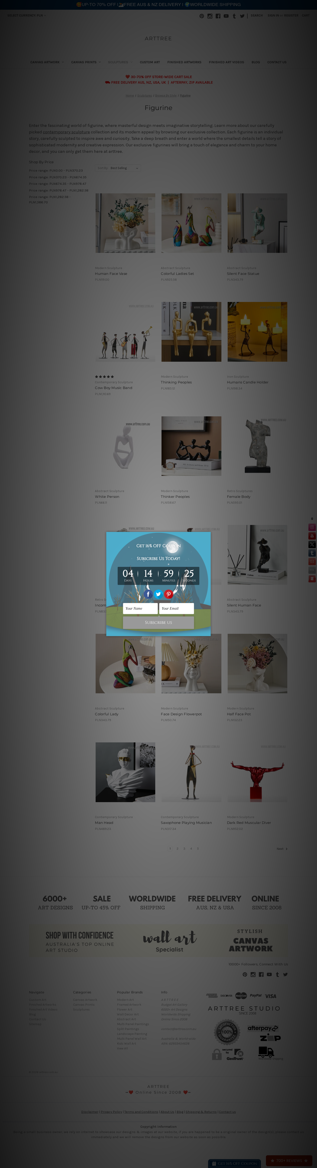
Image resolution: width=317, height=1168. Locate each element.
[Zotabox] (208, 632)
